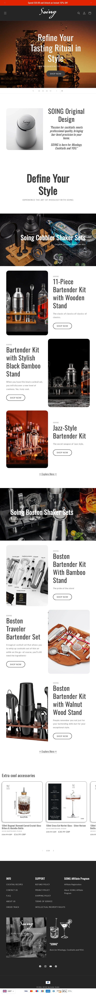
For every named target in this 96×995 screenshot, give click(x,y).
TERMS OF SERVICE (43, 901)
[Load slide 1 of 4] (39, 91)
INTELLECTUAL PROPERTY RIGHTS (50, 907)
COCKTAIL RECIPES (14, 884)
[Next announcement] (91, 3)
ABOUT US (11, 901)
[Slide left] (42, 850)
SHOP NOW (55, 74)
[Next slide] (56, 91)
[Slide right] (53, 850)
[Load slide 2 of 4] (43, 91)
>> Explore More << (48, 474)
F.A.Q (8, 896)
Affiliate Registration (72, 884)
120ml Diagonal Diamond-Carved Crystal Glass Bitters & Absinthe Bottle (21, 827)
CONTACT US (12, 890)
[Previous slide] (33, 91)
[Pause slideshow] (63, 91)
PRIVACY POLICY (42, 890)
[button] (5, 13)
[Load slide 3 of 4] (47, 91)
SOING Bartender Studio (51, 987)
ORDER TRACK (12, 907)
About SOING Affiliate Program (73, 891)
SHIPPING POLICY (43, 896)
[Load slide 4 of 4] (50, 91)
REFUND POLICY (42, 884)
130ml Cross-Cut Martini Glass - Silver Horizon (66, 825)
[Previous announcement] (5, 3)
